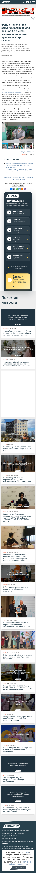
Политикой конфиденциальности (20, 863)
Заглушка (20, 833)
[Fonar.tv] (5, 2)
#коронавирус (20, 179)
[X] (14, 189)
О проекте (6, 833)
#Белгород (7, 178)
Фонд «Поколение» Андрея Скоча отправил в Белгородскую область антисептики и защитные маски (19, 165)
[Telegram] (19, 189)
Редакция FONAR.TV (27, 152)
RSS (4, 830)
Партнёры (6, 836)
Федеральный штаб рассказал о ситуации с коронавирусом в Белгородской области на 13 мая (19, 171)
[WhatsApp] (17, 189)
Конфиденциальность (10, 839)
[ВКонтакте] (11, 189)
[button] (32, 123)
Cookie (26, 852)
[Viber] (25, 189)
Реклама (14, 836)
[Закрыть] (33, 18)
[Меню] (33, 2)
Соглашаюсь (18, 867)
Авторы (13, 833)
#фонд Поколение (19, 178)
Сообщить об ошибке (21, 830)
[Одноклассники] (22, 189)
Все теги (10, 830)
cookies (19, 847)
